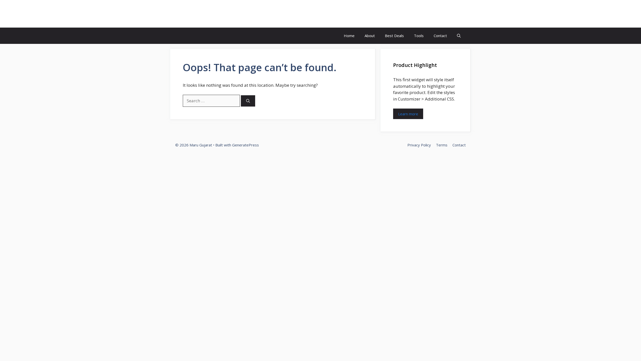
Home (349, 35)
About (370, 35)
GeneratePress (245, 144)
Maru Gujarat (201, 14)
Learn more (408, 113)
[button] (459, 36)
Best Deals (394, 35)
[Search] (248, 101)
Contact (440, 35)
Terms (441, 144)
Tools (419, 35)
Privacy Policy (419, 144)
